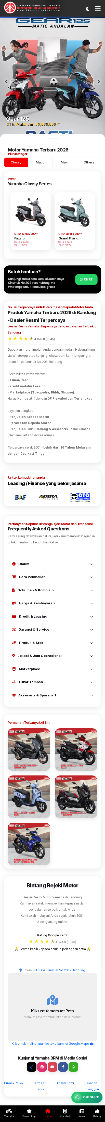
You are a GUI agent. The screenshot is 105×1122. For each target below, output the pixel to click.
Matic (40, 162)
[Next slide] (98, 81)
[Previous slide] (6, 81)
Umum (23, 564)
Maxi (64, 162)
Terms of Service (39, 1086)
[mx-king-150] (29, 844)
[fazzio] (29, 796)
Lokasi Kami (65, 1083)
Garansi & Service (33, 629)
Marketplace (29, 669)
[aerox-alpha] (76, 749)
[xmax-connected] (76, 796)
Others (89, 162)
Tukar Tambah (30, 682)
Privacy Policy (13, 1083)
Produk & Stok (30, 643)
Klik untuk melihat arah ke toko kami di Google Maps (51, 1044)
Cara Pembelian (32, 577)
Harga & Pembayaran (36, 603)
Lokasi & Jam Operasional (39, 656)
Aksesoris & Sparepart (37, 695)
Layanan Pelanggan (91, 1086)
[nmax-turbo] (29, 749)
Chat (88, 279)
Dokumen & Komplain (35, 590)
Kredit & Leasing (32, 616)
